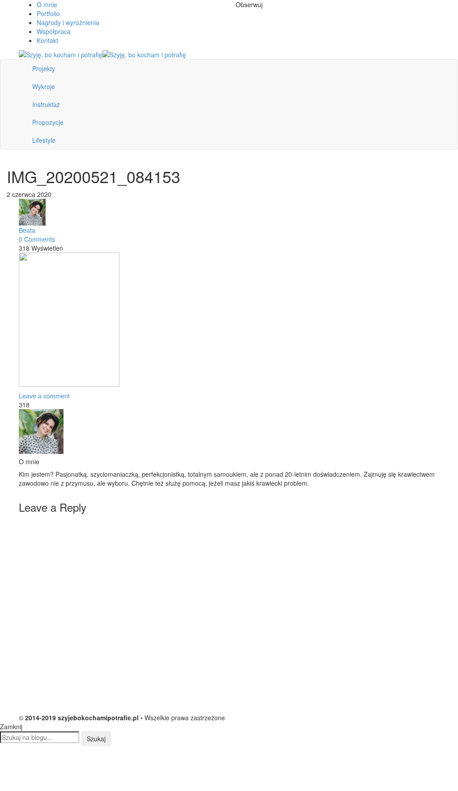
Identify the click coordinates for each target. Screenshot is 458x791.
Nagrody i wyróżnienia (68, 22)
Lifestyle (43, 140)
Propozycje (48, 122)
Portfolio (48, 13)
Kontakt (47, 40)
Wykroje (43, 86)
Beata (27, 230)
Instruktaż (46, 104)
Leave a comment (44, 395)
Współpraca (54, 31)
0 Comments (37, 239)
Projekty (43, 68)
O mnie (47, 4)
